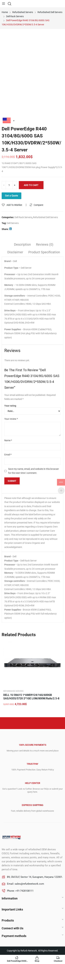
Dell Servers (13, 223)
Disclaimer (15, 252)
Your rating (10, 406)
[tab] (22, 245)
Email (8, 454)
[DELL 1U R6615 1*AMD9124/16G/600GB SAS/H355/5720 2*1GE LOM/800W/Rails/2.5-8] (32, 663)
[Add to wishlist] (59, 644)
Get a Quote (11, 195)
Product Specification (44, 252)
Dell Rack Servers (23, 217)
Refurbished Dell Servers (45, 217)
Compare (38, 205)
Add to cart (31, 185)
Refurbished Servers (13, 691)
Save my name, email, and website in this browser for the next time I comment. (33, 471)
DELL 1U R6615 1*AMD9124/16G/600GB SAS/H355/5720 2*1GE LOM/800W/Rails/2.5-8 (31, 696)
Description (22, 244)
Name (8, 440)
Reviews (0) (44, 244)
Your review (11, 419)
